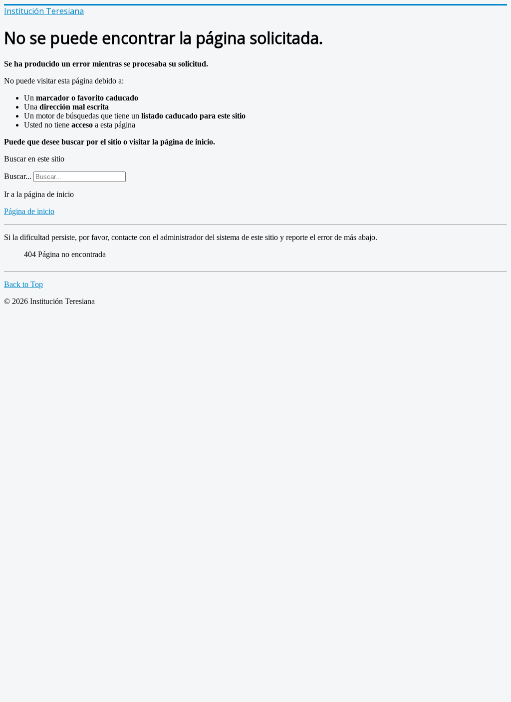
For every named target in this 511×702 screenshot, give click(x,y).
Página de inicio (29, 211)
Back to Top (23, 284)
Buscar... (17, 176)
